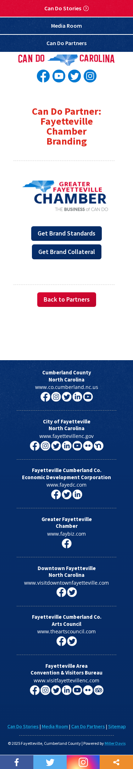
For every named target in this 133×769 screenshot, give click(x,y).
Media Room (66, 25)
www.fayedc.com (66, 484)
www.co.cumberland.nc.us (66, 387)
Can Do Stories (62, 8)
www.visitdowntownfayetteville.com (66, 582)
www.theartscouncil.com (66, 631)
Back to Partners (67, 299)
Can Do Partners (66, 43)
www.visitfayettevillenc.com (66, 680)
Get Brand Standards (66, 233)
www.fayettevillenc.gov (66, 436)
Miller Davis (115, 743)
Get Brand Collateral (66, 252)
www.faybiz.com (66, 533)
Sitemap (117, 726)
